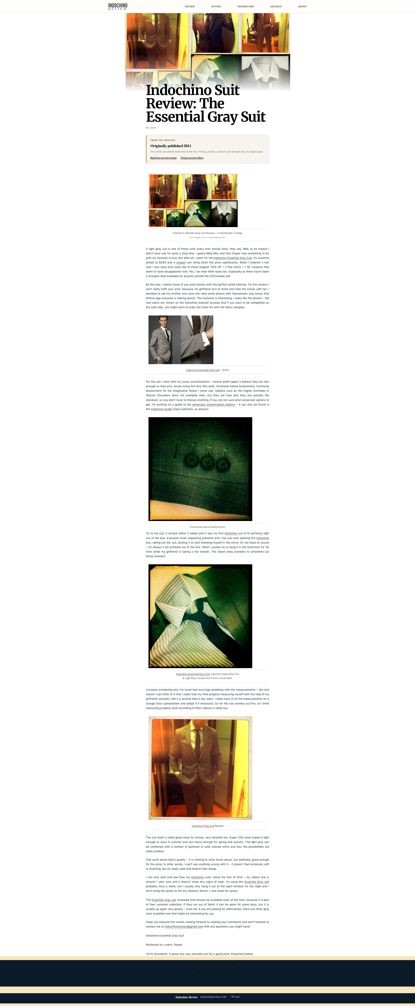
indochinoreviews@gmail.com (184, 926)
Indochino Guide (161, 409)
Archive (276, 6)
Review (190, 6)
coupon (181, 262)
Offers (216, 6)
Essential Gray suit (256, 881)
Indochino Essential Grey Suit (233, 258)
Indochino (231, 533)
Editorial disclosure (206, 972)
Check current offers (192, 158)
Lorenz (152, 127)
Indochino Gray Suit (203, 825)
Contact (207, 981)
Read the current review (163, 158)
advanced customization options (213, 404)
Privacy (229, 972)
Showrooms (245, 6)
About (302, 6)
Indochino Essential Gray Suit (203, 370)
